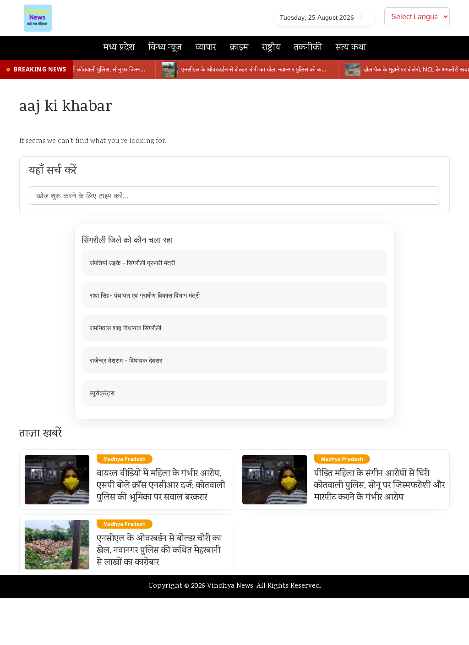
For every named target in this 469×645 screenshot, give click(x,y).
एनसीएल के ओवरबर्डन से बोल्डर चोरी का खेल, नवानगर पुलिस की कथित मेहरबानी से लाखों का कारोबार (159, 551)
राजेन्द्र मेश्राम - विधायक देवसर (126, 360)
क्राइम (239, 48)
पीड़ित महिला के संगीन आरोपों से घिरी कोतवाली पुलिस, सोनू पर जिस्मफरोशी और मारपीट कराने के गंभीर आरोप (379, 486)
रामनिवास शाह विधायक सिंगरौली (125, 328)
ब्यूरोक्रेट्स (102, 393)
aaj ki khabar (65, 108)
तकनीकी (308, 48)
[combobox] (234, 195)
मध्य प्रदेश (119, 48)
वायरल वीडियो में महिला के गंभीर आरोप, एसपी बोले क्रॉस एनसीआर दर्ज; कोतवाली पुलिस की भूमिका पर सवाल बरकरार (161, 486)
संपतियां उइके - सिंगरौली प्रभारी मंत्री (132, 263)
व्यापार (206, 48)
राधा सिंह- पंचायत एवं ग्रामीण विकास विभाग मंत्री (145, 295)
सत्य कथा (351, 48)
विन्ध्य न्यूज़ (165, 48)
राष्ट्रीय (271, 48)
